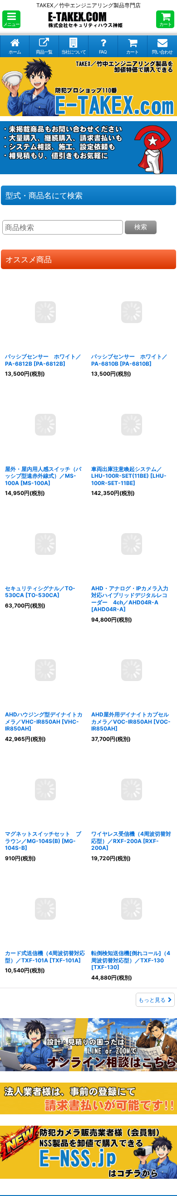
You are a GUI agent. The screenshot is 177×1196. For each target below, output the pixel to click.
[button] (11, 19)
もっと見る (152, 999)
